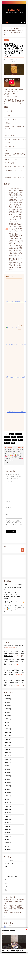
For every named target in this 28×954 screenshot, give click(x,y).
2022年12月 (8, 839)
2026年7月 (8, 699)
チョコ (6, 880)
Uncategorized (9, 863)
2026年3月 (8, 712)
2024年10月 (8, 766)
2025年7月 (8, 736)
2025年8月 (8, 732)
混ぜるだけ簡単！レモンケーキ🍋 (14, 602)
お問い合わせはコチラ (10, 916)
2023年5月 (8, 823)
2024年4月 (8, 786)
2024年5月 (8, 782)
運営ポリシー (7, 927)
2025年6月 (8, 739)
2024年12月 (8, 759)
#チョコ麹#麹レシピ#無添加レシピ (13, 645)
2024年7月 (8, 776)
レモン (14, 440)
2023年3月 (8, 829)
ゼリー (7, 437)
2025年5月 (8, 742)
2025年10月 (8, 725)
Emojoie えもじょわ (10, 860)
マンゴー (7, 440)
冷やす (21, 440)
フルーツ (20, 437)
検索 (5, 547)
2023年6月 (8, 819)
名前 (8, 501)
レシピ (10, 29)
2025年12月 (8, 719)
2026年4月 (8, 709)
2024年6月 (8, 779)
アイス (6, 866)
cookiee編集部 (9, 59)
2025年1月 (8, 756)
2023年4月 (8, 826)
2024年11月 (8, 762)
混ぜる (7, 443)
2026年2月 (8, 715)
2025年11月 (8, 722)
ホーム (5, 29)
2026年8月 (8, 695)
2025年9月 (8, 729)
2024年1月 (8, 796)
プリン (13, 437)
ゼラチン (18, 434)
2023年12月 (8, 799)
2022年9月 (8, 849)
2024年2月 (8, 792)
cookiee (14, 10)
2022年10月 (8, 846)
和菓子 (6, 886)
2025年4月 (8, 746)
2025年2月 (8, 752)
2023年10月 (8, 806)
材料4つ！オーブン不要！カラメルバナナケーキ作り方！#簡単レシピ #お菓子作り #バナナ (14, 654)
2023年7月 (8, 816)
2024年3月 (8, 789)
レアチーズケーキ (20, 327)
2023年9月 (8, 809)
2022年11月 (8, 843)
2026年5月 (8, 705)
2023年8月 (8, 813)
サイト (7, 514)
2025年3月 (8, 749)
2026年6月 (8, 702)
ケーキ (12, 434)
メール (8, 508)
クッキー (7, 870)
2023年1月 (8, 836)
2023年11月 (8, 802)
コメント (9, 482)
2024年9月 (8, 769)
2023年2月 (8, 833)
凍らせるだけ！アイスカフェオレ (14, 584)
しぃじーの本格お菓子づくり (13, 876)
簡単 (6, 890)
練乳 (12, 443)
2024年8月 (8, 772)
